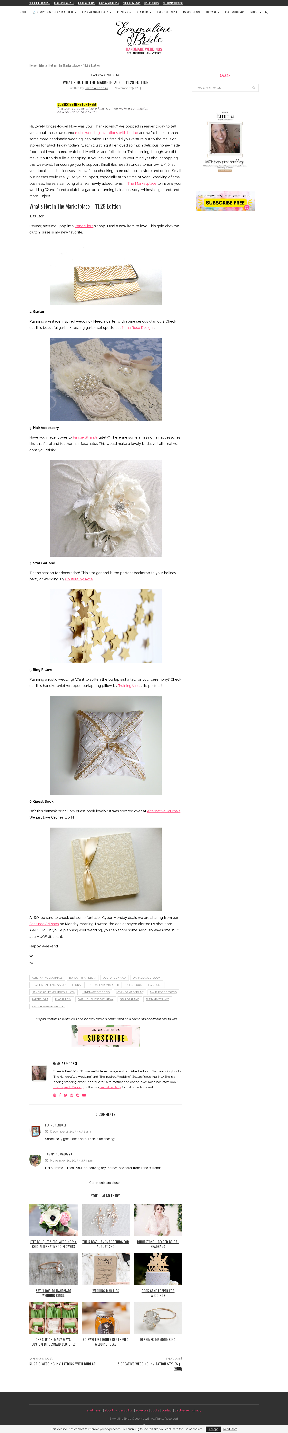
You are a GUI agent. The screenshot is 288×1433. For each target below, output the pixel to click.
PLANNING (143, 12)
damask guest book (146, 977)
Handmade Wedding (96, 992)
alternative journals (47, 977)
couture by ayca (114, 977)
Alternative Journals (163, 811)
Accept (213, 1429)
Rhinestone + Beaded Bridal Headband (158, 1244)
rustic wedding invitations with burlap (106, 133)
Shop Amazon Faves (109, 3)
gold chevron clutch (104, 984)
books (154, 1410)
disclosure (182, 1410)
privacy (196, 1410)
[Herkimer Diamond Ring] (158, 1318)
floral (77, 984)
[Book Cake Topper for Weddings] (158, 1269)
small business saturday (95, 999)
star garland (129, 999)
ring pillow (63, 999)
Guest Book (134, 984)
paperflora (40, 999)
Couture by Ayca (79, 579)
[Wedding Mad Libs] (106, 1269)
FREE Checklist (167, 12)
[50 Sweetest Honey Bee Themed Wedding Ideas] (106, 1318)
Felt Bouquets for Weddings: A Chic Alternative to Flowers (53, 1244)
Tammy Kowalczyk (58, 1154)
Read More (230, 1429)
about (109, 1410)
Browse (211, 12)
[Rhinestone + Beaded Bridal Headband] (158, 1220)
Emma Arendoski (96, 88)
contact (166, 1410)
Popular (122, 12)
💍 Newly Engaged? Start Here (53, 12)
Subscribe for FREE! (39, 3)
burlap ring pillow (82, 977)
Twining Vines (129, 686)
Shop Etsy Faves (131, 3)
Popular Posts (86, 3)
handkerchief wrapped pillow (53, 992)
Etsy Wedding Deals (95, 12)
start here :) (94, 1410)
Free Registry (151, 3)
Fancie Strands (85, 437)
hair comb (155, 984)
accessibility (123, 1410)
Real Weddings (235, 12)
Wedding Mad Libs (105, 1290)
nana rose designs (163, 992)
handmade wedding (105, 75)
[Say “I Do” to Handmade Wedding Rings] (53, 1269)
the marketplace (157, 999)
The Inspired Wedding (68, 1087)
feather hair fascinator (49, 984)
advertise (142, 1410)
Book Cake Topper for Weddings (158, 1293)
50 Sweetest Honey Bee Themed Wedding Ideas (106, 1342)
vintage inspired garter (48, 1006)
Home (23, 12)
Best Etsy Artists (64, 3)
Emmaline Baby (110, 1087)
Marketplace (191, 12)
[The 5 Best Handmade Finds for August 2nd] (106, 1220)
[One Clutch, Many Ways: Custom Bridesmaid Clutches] (53, 1318)
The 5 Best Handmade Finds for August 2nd (105, 1244)
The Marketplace (141, 183)
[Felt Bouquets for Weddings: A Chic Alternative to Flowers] (53, 1220)
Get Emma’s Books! (173, 3)
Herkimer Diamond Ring (158, 1339)
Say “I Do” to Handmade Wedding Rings (53, 1293)
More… (254, 12)
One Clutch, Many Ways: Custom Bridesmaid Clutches (54, 1342)
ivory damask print (129, 992)
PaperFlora (84, 226)
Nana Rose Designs (138, 328)
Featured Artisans (44, 924)
